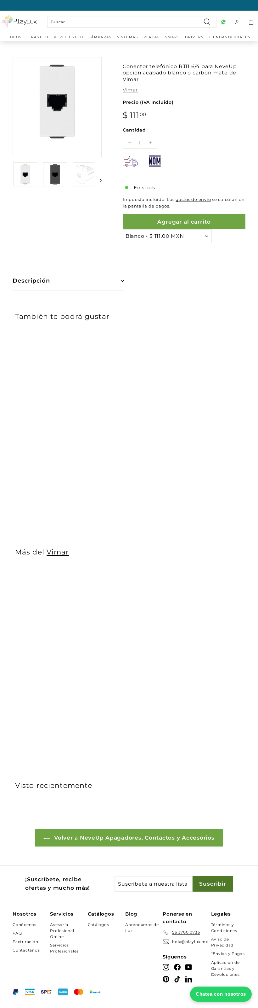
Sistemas (127, 37)
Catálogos (98, 924)
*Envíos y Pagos (228, 953)
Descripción (31, 280)
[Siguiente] (98, 180)
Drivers (194, 37)
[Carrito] (251, 22)
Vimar (130, 90)
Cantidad (134, 130)
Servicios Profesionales (64, 948)
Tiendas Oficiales (229, 37)
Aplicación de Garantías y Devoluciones (225, 968)
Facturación (25, 941)
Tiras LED (37, 37)
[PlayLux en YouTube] (188, 966)
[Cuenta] (237, 22)
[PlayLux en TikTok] (177, 978)
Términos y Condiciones (224, 927)
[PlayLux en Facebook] (177, 966)
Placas (151, 37)
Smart (172, 37)
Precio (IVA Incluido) (148, 102)
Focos (15, 37)
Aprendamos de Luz (142, 927)
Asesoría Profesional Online (62, 930)
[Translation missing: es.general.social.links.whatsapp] (223, 22)
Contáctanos (26, 950)
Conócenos (24, 924)
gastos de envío (193, 199)
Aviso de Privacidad (222, 942)
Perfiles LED (68, 37)
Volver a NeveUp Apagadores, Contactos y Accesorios (133, 838)
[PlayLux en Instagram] (166, 966)
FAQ (17, 933)
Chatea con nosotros (221, 994)
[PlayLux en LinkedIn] (188, 978)
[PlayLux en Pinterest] (166, 978)
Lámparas (100, 37)
